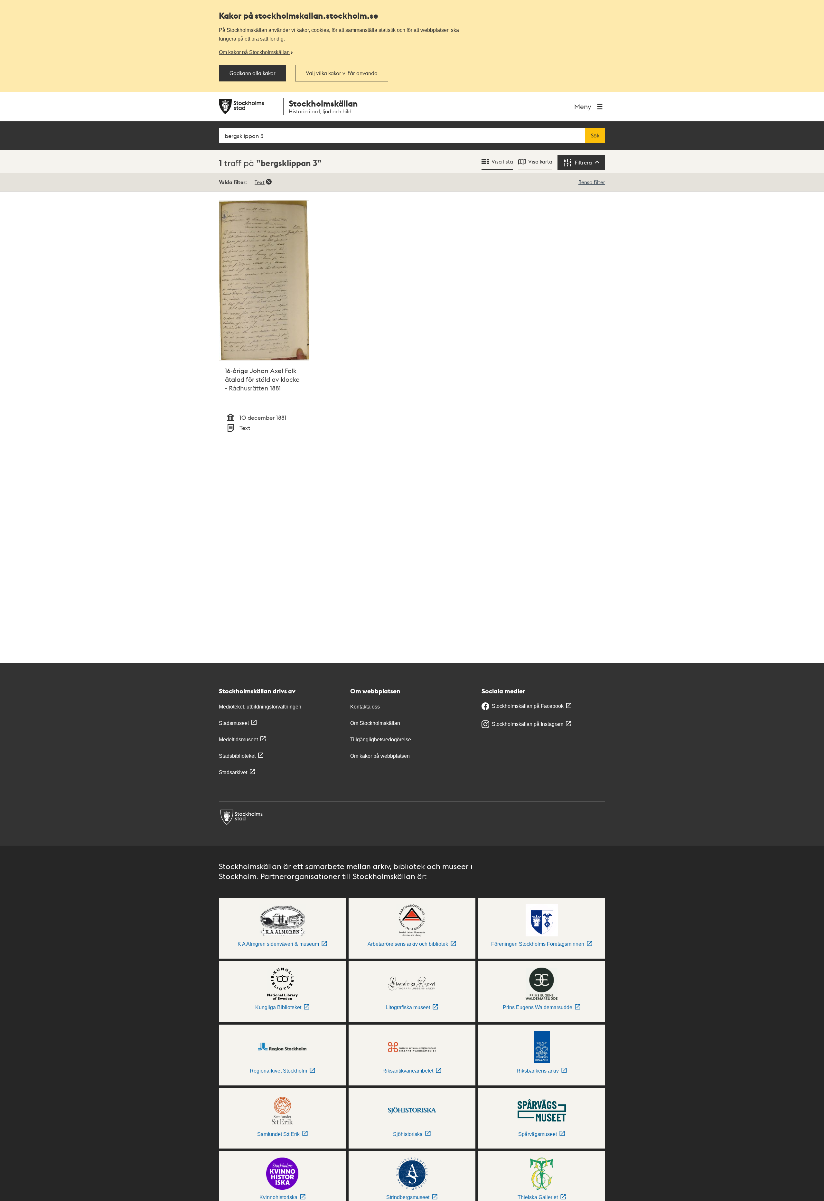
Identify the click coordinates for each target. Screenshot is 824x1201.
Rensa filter (591, 182)
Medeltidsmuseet (238, 739)
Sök (595, 135)
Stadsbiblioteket (237, 756)
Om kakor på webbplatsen (380, 756)
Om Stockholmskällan (375, 723)
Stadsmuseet (234, 723)
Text (260, 182)
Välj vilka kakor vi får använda (342, 73)
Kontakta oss (365, 706)
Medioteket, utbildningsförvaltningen (260, 706)
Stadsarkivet (233, 772)
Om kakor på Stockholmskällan (254, 52)
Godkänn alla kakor (252, 73)
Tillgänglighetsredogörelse (380, 739)
